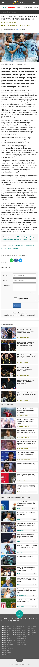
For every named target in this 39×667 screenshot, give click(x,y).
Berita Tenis (6, 634)
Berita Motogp (7, 628)
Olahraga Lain (21, 595)
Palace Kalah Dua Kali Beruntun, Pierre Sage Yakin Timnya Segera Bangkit (25, 331)
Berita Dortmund (21, 640)
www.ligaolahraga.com (22, 665)
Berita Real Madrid (22, 638)
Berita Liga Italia (18, 628)
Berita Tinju (6, 632)
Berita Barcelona (21, 636)
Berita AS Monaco (22, 644)
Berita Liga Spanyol (19, 630)
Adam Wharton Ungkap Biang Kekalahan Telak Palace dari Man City (18, 238)
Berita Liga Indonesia (20, 634)
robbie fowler (6, 248)
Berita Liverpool (32, 630)
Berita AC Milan (21, 642)
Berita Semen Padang (9, 640)
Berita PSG (30, 634)
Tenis (18, 541)
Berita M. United (32, 626)
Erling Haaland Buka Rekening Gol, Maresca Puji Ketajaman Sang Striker (26, 356)
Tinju (18, 574)
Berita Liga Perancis (19, 632)
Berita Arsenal (31, 628)
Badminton (28, 7)
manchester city (16, 245)
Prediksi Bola (21, 606)
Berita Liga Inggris (19, 626)
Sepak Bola (20, 508)
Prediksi (3, 7)
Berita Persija (6, 638)
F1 (17, 563)
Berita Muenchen (8, 648)
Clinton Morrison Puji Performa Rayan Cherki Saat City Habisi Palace (26, 394)
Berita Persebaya (8, 644)
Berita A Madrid (7, 652)
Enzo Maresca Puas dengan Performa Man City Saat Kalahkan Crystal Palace (25, 343)
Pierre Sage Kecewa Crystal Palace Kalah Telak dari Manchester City (25, 381)
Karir (18, 620)
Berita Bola (6, 626)
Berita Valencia (7, 650)
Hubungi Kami (11, 620)
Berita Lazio (6, 646)
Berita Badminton (8, 630)
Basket (36, 7)
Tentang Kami (6, 618)
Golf (18, 585)
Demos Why (12, 22)
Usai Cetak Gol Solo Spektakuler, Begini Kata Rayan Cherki (24, 369)
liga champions (28, 245)
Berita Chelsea (32, 632)
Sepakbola (11, 7)
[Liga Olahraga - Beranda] (19, 2)
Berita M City (6, 654)
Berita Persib (6, 636)
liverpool (15, 248)
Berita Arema (7, 642)
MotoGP (20, 7)
